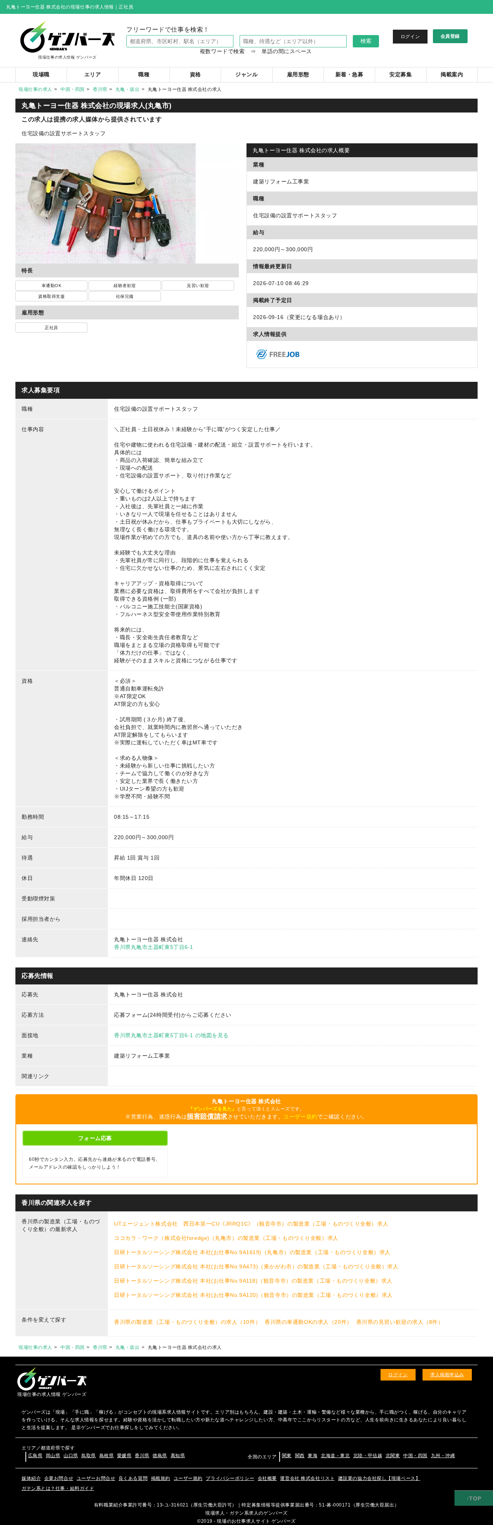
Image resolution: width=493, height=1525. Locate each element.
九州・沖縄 (443, 1455)
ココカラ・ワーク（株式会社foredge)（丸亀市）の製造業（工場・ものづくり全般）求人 (226, 1238)
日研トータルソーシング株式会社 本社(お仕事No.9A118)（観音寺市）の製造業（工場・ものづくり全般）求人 (253, 1281)
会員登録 (450, 36)
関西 (300, 1455)
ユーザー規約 (300, 1117)
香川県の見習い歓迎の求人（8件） (400, 1322)
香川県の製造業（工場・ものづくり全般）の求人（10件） (187, 1322)
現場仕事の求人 (35, 89)
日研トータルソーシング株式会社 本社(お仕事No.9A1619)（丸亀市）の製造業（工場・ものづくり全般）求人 (252, 1252)
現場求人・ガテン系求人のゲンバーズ (246, 1513)
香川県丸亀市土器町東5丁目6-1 (153, 947)
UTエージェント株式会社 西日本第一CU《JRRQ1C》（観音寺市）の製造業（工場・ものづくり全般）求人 (251, 1224)
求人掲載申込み (447, 1374)
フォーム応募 (95, 1138)
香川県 (100, 89)
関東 (287, 1455)
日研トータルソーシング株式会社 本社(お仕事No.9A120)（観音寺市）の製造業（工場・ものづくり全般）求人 (253, 1295)
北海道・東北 (335, 1455)
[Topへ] (473, 1498)
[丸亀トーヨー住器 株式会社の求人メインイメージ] (127, 147)
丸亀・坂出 (128, 89)
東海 (312, 1455)
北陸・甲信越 (367, 1455)
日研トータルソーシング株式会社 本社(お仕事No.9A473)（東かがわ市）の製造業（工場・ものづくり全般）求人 (256, 1266)
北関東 (393, 1455)
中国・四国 (72, 89)
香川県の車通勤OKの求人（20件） (308, 1322)
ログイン (410, 36)
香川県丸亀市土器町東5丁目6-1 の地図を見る (171, 1035)
